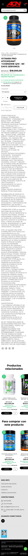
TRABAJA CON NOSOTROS (8, 492)
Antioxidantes (13, 53)
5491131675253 (7, 501)
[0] (24, 4)
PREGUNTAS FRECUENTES (8, 484)
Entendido (24, 553)
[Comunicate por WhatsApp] (25, 549)
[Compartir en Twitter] (9, 349)
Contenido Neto (4, 88)
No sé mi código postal (6, 110)
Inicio (2, 53)
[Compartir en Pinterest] (13, 349)
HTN (7, 53)
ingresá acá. (4, 546)
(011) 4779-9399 (8, 503)
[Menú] (3, 4)
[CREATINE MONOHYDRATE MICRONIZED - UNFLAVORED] (15, 469)
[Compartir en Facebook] (6, 349)
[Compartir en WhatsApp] (3, 348)
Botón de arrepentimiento (16, 546)
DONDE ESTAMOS (6, 487)
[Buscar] (25, 10)
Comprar (6, 469)
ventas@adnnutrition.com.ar (11, 506)
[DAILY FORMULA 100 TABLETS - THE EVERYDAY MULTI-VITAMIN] (15, 413)
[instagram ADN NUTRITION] (3, 521)
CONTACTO (4, 489)
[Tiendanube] (6, 549)
